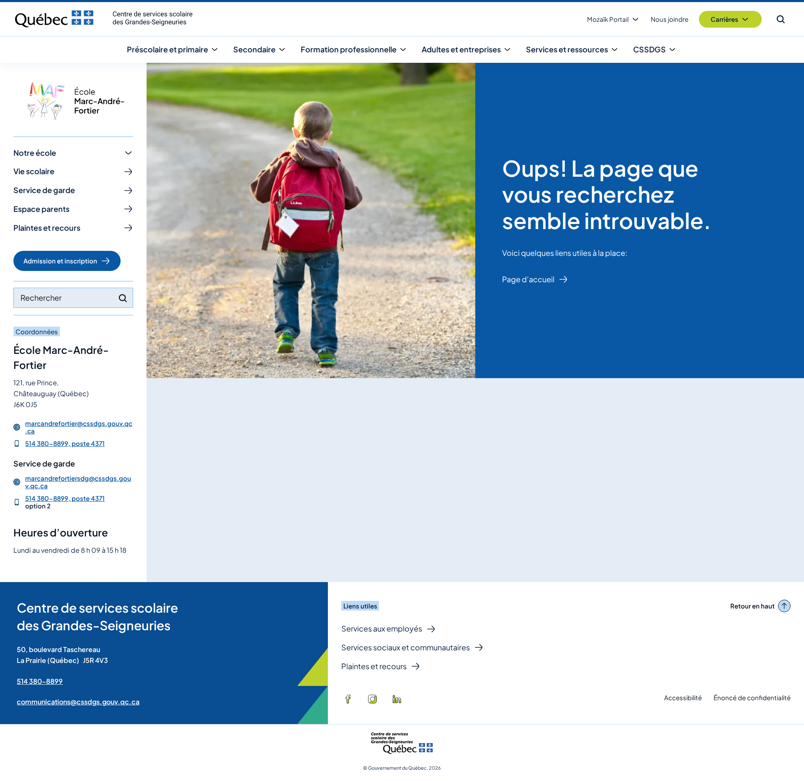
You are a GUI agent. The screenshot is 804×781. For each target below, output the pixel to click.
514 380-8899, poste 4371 (65, 443)
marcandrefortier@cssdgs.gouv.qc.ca (78, 427)
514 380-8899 (40, 681)
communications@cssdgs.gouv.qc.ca (78, 701)
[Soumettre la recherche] (122, 298)
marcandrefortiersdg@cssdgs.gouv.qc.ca (78, 482)
